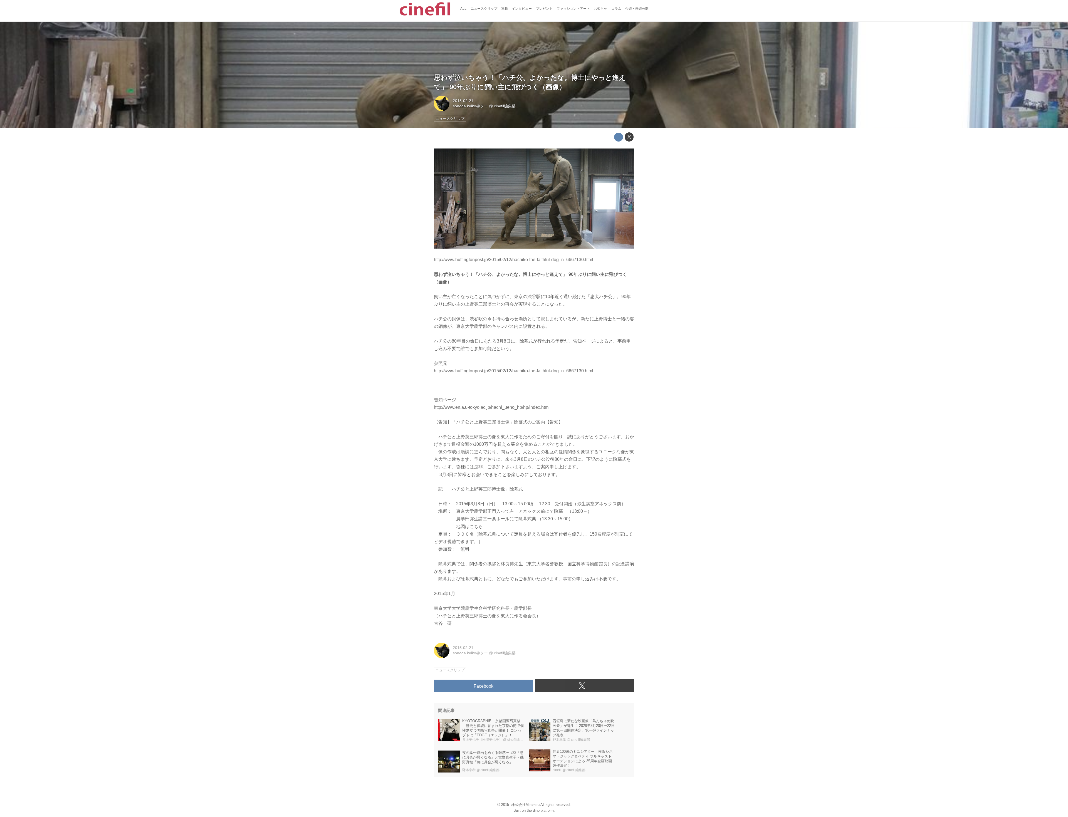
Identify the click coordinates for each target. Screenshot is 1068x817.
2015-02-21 (463, 100)
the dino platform (540, 810)
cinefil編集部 (505, 106)
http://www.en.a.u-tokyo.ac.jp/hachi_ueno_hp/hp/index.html (492, 407)
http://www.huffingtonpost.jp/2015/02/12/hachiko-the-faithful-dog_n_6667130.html (513, 259)
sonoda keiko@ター (470, 106)
